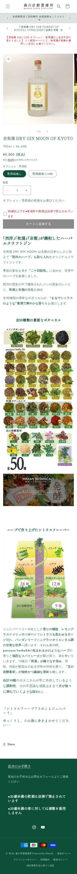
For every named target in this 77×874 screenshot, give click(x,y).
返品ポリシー (64, 853)
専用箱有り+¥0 (42, 174)
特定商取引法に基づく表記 (40, 865)
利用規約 (45, 859)
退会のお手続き (19, 766)
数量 (5, 182)
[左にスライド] (29, 131)
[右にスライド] (47, 131)
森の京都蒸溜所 (24, 853)
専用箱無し (14, 174)
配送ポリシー (60, 859)
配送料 (11, 159)
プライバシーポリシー (25, 859)
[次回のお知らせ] (69, 18)
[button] (8, 6)
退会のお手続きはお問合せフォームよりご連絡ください (38, 779)
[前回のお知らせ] (7, 18)
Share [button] (11, 744)
